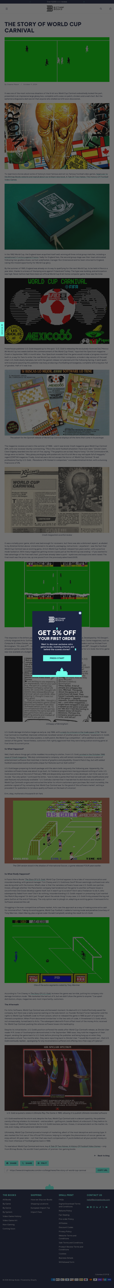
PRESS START (57, 658)
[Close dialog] (80, 613)
